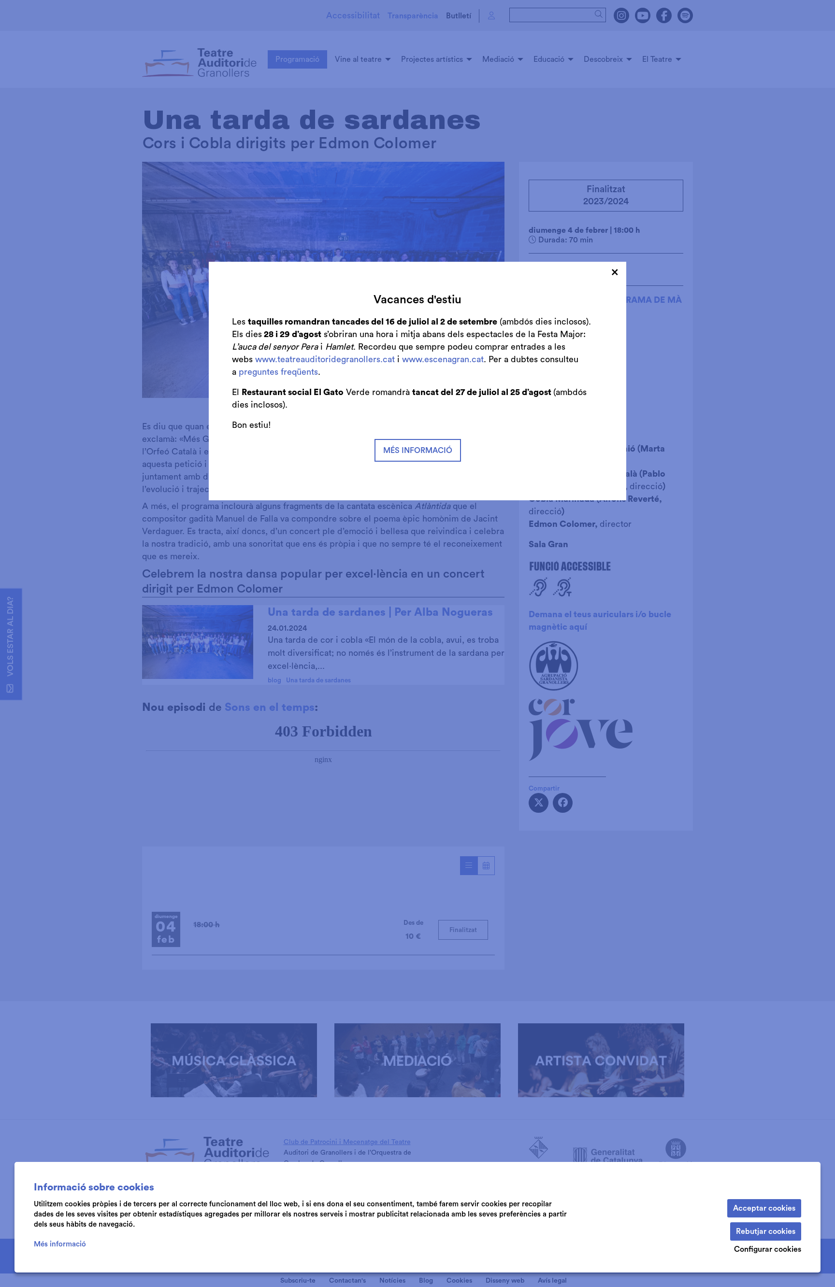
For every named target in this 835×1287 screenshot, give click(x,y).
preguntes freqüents (278, 372)
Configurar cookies (767, 1249)
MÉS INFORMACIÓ (417, 450)
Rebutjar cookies (765, 1231)
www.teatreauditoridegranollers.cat (326, 359)
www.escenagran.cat (443, 359)
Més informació (60, 1244)
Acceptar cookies (764, 1208)
